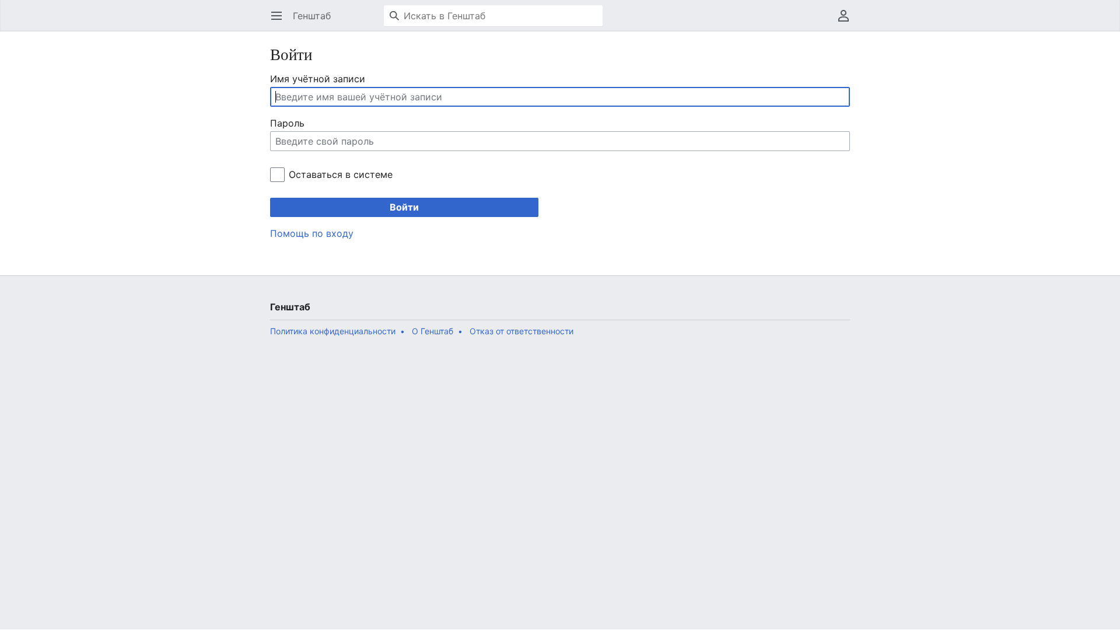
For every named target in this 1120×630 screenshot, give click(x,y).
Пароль (287, 123)
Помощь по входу (312, 233)
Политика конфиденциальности (333, 331)
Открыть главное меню (280, 21)
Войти (404, 207)
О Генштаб (432, 331)
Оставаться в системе (340, 174)
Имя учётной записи (317, 79)
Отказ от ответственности (521, 331)
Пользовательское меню (847, 21)
